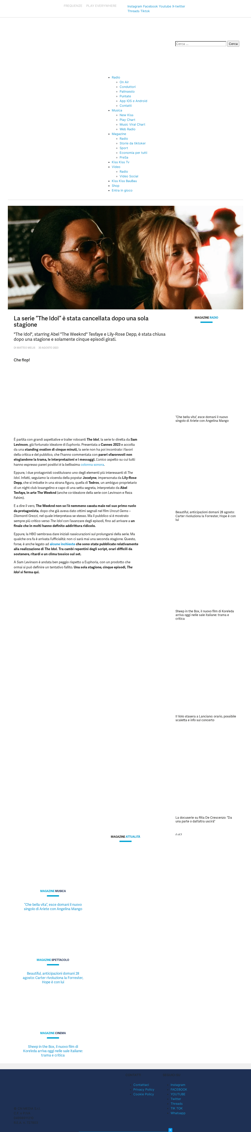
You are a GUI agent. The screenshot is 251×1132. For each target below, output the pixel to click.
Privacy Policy (143, 1089)
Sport (124, 148)
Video (116, 167)
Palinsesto (127, 91)
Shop (115, 186)
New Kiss (126, 115)
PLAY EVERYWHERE (101, 6)
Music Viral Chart (132, 124)
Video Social (129, 176)
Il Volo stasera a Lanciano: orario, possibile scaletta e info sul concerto (206, 718)
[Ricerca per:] (200, 43)
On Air (124, 82)
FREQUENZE (73, 6)
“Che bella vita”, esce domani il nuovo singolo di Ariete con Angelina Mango (202, 419)
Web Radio (128, 129)
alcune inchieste (62, 544)
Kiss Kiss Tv (120, 162)
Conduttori (128, 87)
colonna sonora (92, 464)
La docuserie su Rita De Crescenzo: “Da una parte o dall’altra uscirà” (204, 819)
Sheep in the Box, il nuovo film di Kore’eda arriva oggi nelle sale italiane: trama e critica (205, 615)
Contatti (126, 106)
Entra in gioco (122, 190)
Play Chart (127, 120)
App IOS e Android (133, 101)
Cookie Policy (143, 1094)
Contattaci (141, 1085)
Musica (117, 110)
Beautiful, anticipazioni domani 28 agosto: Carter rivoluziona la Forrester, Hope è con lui (206, 516)
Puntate (125, 96)
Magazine (119, 134)
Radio (116, 77)
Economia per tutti (133, 153)
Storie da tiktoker (133, 143)
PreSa (124, 157)
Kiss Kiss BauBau (124, 181)
